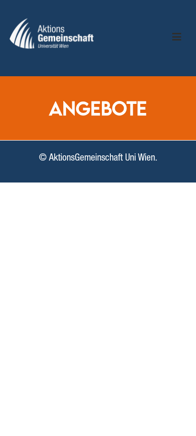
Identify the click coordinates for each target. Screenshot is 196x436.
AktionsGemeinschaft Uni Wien (102, 158)
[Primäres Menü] (176, 38)
